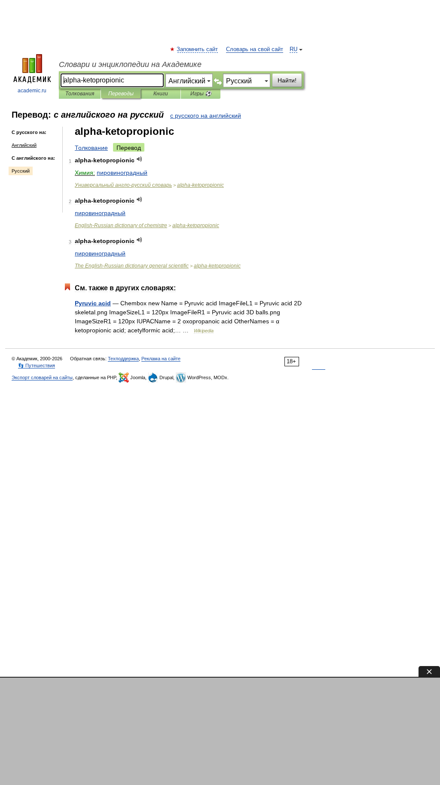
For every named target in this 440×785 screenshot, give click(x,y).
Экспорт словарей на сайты (42, 377)
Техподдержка (123, 358)
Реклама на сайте (160, 358)
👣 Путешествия (36, 365)
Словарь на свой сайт (254, 49)
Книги (160, 94)
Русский (21, 170)
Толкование (91, 147)
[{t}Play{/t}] (139, 159)
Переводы (121, 94)
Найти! (287, 80)
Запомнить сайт (197, 49)
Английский (24, 145)
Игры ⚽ (200, 94)
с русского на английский (205, 115)
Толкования (79, 94)
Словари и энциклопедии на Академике (130, 64)
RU (293, 49)
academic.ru (32, 91)
